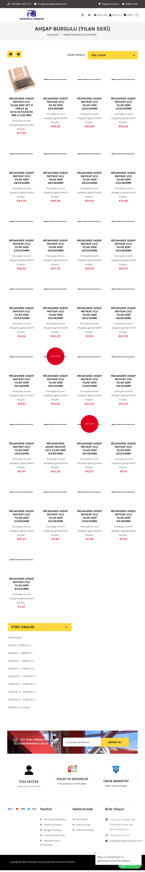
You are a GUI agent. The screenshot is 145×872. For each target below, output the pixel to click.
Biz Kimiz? (82, 819)
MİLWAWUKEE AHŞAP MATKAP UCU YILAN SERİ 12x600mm (55, 448)
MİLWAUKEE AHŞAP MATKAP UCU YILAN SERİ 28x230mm (21, 177)
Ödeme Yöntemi (85, 830)
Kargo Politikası (52, 830)
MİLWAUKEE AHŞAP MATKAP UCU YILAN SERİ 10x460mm (55, 516)
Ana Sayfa (53, 34)
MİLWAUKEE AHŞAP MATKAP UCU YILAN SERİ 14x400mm (123, 381)
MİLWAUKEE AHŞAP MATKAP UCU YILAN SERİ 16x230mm (55, 381)
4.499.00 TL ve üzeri (19, 707)
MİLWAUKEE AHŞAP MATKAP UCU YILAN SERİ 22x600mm (55, 245)
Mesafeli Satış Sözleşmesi (50, 842)
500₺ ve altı (15, 637)
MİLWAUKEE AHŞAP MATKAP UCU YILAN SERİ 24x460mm (123, 177)
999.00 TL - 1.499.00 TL (20, 653)
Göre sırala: (76, 54)
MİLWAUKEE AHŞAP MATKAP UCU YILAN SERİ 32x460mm (55, 103)
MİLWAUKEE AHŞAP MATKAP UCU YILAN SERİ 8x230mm (21, 583)
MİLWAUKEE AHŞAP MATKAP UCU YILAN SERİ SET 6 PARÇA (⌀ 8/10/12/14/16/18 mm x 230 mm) (21, 107)
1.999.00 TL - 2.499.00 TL (21, 668)
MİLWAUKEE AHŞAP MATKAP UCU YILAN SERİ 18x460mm (55, 313)
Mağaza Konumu (110, 4)
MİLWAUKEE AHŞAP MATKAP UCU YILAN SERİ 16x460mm (21, 381)
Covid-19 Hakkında (54, 835)
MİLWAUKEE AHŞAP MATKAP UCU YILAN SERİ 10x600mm (21, 516)
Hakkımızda (131, 4)
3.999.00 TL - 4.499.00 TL (21, 699)
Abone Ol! (115, 742)
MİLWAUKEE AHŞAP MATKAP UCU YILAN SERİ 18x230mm (89, 313)
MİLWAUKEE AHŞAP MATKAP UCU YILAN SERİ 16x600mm (123, 313)
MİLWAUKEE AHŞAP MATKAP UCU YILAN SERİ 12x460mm (89, 448)
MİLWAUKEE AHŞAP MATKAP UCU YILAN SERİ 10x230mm (89, 516)
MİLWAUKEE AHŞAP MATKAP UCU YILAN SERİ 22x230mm (89, 245)
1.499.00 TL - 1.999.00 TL (21, 660)
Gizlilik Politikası (53, 824)
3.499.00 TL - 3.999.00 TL (22, 691)
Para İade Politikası (54, 819)
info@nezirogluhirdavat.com (52, 4)
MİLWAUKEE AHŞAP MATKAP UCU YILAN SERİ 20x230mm (21, 313)
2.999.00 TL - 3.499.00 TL (21, 684)
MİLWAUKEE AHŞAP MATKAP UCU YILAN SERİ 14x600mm (89, 381)
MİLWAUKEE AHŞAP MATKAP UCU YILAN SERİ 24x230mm (21, 245)
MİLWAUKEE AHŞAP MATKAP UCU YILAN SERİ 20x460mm (123, 245)
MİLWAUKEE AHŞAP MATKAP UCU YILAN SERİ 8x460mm (123, 516)
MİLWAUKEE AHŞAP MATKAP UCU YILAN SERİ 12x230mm (123, 448)
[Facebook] (114, 862)
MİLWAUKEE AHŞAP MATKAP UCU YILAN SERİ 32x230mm (89, 103)
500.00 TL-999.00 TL (19, 645)
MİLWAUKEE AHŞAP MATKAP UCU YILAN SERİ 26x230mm (89, 177)
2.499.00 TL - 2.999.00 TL (21, 676)
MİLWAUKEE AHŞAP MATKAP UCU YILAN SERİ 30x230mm (123, 103)
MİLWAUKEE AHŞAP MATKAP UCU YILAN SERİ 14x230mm (21, 448)
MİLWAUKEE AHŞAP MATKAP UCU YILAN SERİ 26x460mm (55, 177)
